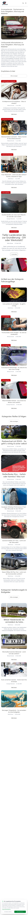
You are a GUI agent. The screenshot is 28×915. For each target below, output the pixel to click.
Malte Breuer (11, 178)
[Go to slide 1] (22, 37)
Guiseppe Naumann (7, 34)
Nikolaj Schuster (10, 105)
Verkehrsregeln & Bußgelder (8, 81)
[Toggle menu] (25, 3)
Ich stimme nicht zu (8, 911)
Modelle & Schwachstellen (10, 26)
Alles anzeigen (14, 76)
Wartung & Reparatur (7, 119)
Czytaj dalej (14, 254)
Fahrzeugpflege (6, 192)
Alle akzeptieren (20, 911)
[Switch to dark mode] (23, 3)
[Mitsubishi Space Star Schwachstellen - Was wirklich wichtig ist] (14, 27)
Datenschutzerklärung (6, 909)
